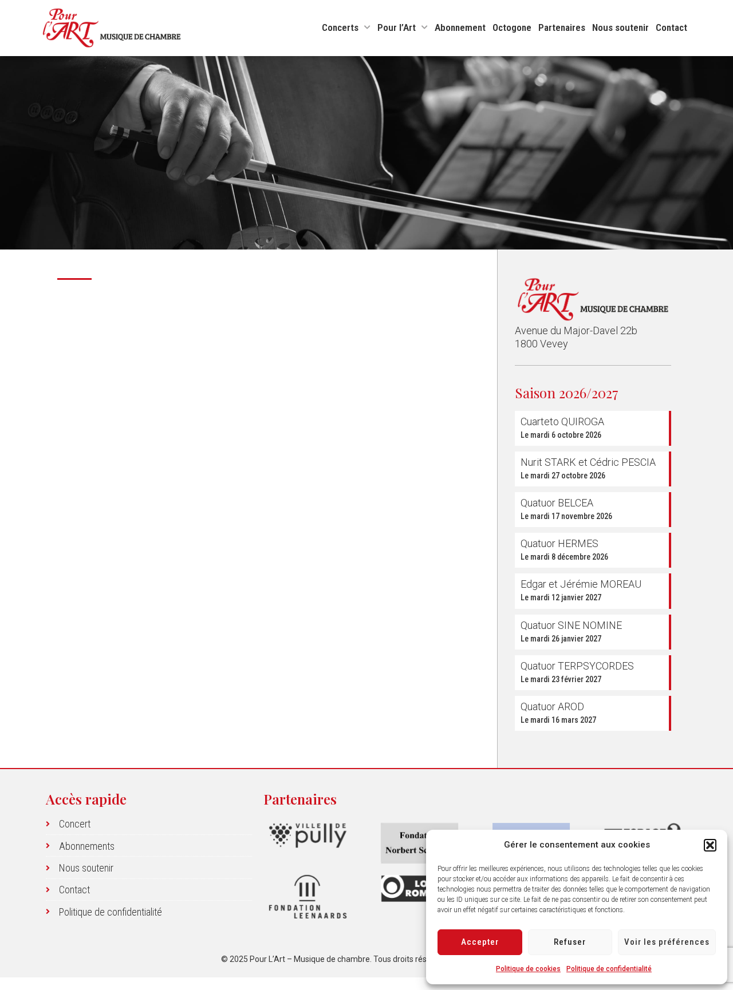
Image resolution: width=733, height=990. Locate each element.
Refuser (570, 942)
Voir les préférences (667, 942)
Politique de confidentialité (609, 969)
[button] (710, 845)
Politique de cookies (528, 969)
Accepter (480, 942)
